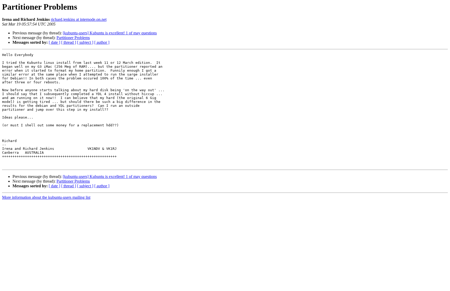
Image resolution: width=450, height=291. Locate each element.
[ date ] (54, 42)
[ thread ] (68, 42)
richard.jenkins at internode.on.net (79, 19)
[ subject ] (85, 42)
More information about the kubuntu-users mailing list (46, 197)
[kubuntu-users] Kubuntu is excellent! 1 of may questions (110, 33)
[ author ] (101, 42)
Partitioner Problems (73, 37)
